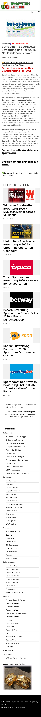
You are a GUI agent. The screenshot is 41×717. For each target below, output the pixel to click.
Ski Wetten (10, 633)
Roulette (9, 555)
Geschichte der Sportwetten (16, 613)
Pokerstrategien (9, 562)
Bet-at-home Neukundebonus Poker (20, 163)
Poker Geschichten (13, 576)
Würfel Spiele (11, 524)
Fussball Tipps (11, 453)
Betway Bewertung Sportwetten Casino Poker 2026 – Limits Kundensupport (20, 315)
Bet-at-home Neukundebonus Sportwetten (20, 152)
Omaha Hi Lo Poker (13, 572)
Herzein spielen (11, 497)
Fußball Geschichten (13, 450)
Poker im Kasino (12, 582)
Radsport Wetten (12, 630)
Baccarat (9, 535)
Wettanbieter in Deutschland (20, 43)
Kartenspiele (7, 477)
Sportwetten (7, 596)
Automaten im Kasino (13, 532)
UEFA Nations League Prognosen (18, 473)
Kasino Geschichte (12, 548)
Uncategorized (8, 650)
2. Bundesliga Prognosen (15, 440)
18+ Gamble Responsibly (29, 702)
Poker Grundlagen (12, 579)
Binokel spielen (11, 481)
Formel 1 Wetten (12, 610)
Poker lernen (10, 586)
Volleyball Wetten (12, 643)
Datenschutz (5, 702)
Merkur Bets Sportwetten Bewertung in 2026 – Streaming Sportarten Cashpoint (19, 246)
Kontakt (3, 704)
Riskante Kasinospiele (14, 507)
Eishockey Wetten (12, 607)
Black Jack (10, 538)
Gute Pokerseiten (12, 569)
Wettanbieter (6, 43)
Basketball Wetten (12, 603)
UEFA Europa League (13, 470)
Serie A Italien (11, 463)
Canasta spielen (12, 487)
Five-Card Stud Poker (14, 566)
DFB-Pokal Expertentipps (15, 443)
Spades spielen (11, 517)
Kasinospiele (7, 528)
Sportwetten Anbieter (14, 637)
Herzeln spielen (11, 501)
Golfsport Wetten (12, 617)
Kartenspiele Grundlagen (15, 504)
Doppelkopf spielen (13, 491)
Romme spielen (11, 511)
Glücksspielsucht (12, 545)
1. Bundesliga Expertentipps (16, 437)
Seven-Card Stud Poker (14, 592)
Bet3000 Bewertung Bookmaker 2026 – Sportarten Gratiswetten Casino (19, 350)
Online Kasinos (11, 552)
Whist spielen (11, 521)
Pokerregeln (10, 589)
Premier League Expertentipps (17, 460)
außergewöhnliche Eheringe (14, 664)
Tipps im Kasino (12, 558)
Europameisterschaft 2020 (15, 447)
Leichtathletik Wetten (13, 623)
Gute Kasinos (11, 494)
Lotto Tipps (10, 627)
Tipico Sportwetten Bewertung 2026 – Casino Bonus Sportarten (20, 280)
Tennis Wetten (11, 640)
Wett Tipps (10, 646)
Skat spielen (10, 514)
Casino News (11, 542)
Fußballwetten (8, 433)
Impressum (15, 702)
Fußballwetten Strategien (15, 457)
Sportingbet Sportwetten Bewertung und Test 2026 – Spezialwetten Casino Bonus (20, 386)
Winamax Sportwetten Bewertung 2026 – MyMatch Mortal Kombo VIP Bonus (19, 210)
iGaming (9, 620)
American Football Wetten (15, 600)
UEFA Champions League (15, 467)
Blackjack (9, 484)
